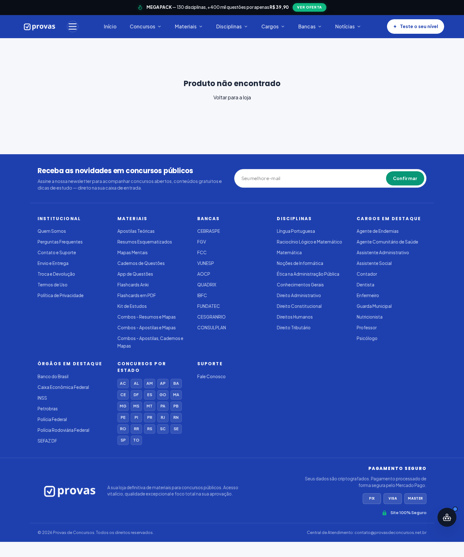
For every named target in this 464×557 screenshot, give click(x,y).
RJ (163, 417)
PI (136, 417)
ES (149, 394)
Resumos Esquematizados (144, 241)
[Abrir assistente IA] (446, 517)
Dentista (365, 284)
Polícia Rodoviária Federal (63, 430)
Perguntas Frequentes (60, 241)
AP (162, 383)
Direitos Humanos (295, 317)
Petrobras (48, 408)
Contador (367, 274)
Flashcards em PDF (136, 295)
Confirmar (405, 178)
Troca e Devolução (56, 274)
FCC (202, 252)
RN (176, 417)
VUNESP (205, 263)
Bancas (307, 26)
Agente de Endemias (378, 231)
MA (176, 394)
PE (123, 417)
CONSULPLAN (211, 327)
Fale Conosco (211, 376)
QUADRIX (206, 284)
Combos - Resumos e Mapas (146, 317)
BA (176, 383)
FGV (201, 241)
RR (136, 428)
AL (136, 383)
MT (149, 406)
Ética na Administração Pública (308, 274)
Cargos (270, 26)
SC (163, 428)
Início (110, 26)
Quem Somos (52, 231)
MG (123, 406)
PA (162, 406)
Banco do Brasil (53, 376)
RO (123, 428)
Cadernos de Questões (141, 263)
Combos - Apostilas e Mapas (146, 327)
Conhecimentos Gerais (300, 284)
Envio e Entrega (53, 263)
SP (123, 440)
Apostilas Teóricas (136, 231)
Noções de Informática (300, 263)
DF (136, 394)
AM (149, 383)
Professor (367, 327)
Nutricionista (370, 317)
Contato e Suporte (57, 252)
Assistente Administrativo (383, 252)
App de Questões (135, 274)
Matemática (289, 252)
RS (149, 428)
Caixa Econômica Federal (63, 387)
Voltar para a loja (232, 97)
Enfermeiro (368, 295)
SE (176, 428)
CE (123, 394)
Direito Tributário (294, 327)
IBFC (202, 295)
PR (149, 417)
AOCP (203, 274)
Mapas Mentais (132, 252)
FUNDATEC (208, 306)
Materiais (186, 26)
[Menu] (72, 26)
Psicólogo (367, 338)
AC (123, 383)
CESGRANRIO (211, 317)
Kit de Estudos (132, 306)
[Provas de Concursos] (39, 26)
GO (162, 394)
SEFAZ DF (47, 440)
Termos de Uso (53, 284)
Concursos (142, 26)
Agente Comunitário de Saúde (387, 241)
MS (136, 406)
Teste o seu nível (419, 26)
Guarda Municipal (374, 306)
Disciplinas (229, 26)
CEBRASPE (208, 231)
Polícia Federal (52, 419)
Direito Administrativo (299, 295)
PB (176, 406)
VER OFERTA (309, 7)
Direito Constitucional (299, 306)
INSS (42, 398)
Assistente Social (374, 263)
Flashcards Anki (133, 284)
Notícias (345, 26)
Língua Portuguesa (296, 231)
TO (136, 440)
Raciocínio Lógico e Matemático (309, 241)
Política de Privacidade (61, 295)
